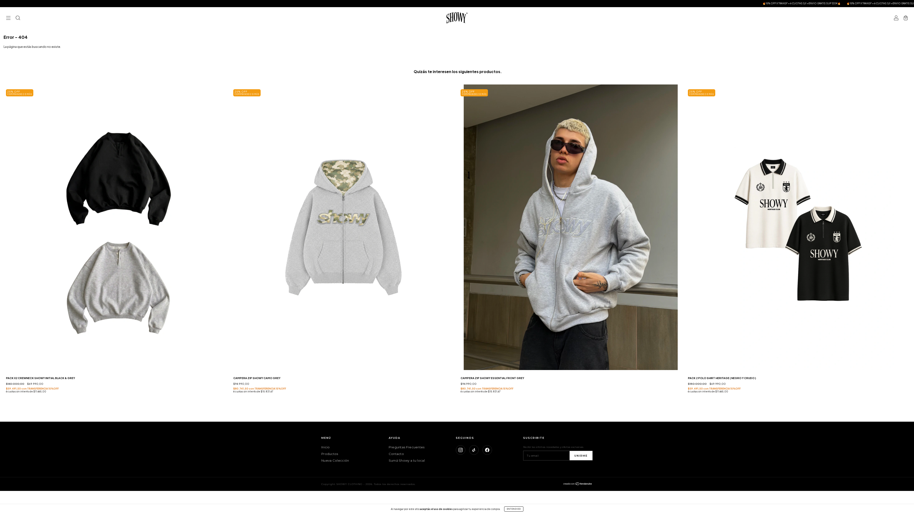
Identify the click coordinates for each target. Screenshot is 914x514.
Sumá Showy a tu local (407, 460)
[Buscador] (17, 18)
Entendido (514, 509)
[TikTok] (474, 450)
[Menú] (8, 18)
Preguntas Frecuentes (407, 447)
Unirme (581, 455)
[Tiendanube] (578, 484)
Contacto (396, 454)
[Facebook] (487, 450)
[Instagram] (460, 450)
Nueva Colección (335, 460)
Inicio (325, 447)
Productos (329, 454)
